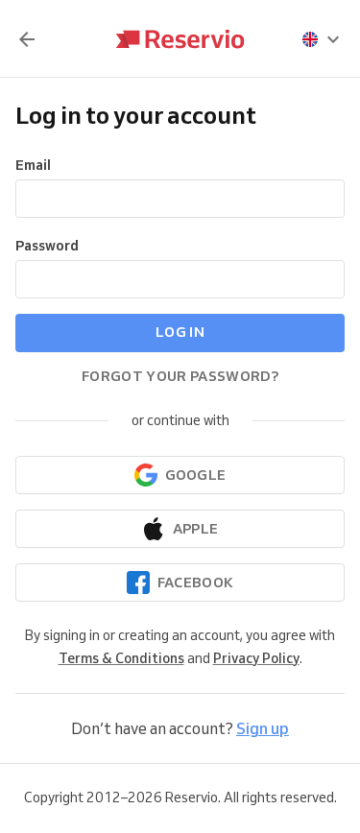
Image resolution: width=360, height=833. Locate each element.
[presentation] (322, 39)
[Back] (26, 39)
